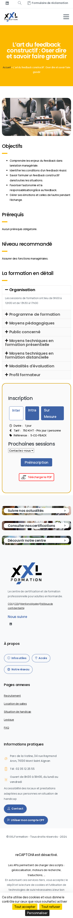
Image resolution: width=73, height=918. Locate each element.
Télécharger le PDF (40, 477)
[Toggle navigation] (66, 16)
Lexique (9, 719)
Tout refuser (50, 907)
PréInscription (36, 462)
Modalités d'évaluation (31, 366)
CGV (16, 603)
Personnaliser (37, 913)
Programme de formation (34, 314)
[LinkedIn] (7, 3)
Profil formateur (24, 374)
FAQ (6, 727)
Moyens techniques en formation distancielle (29, 355)
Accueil (7, 67)
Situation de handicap (17, 711)
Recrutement (12, 695)
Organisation (22, 289)
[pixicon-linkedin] (11, 624)
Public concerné (24, 332)
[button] (36, 289)
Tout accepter (24, 907)
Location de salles (15, 703)
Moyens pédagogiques (32, 323)
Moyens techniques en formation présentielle (29, 342)
